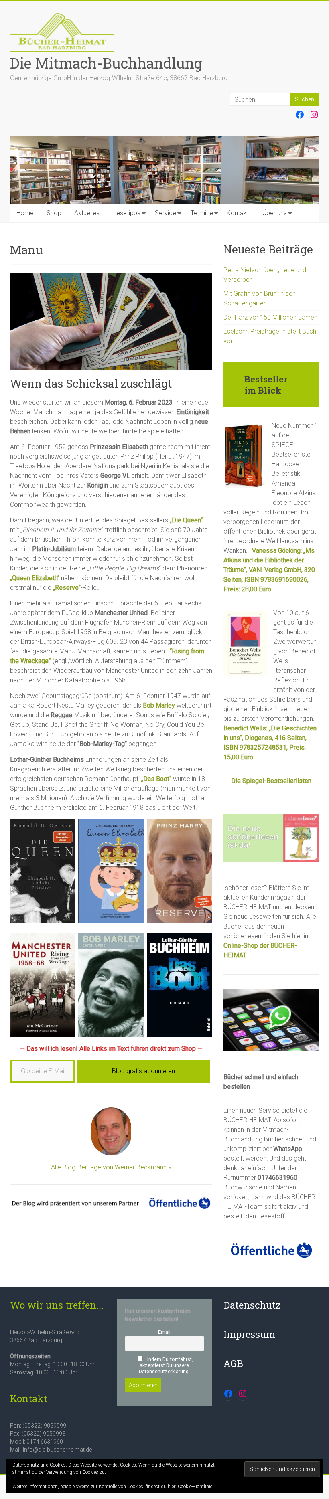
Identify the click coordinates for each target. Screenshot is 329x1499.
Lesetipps (126, 213)
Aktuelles (87, 213)
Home (25, 213)
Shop (54, 213)
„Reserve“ (67, 587)
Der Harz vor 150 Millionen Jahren (270, 317)
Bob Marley (159, 705)
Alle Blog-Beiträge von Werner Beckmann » (111, 1167)
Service (165, 213)
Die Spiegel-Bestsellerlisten (271, 781)
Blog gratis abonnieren (143, 1071)
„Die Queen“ (186, 520)
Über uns (274, 213)
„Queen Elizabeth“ (34, 578)
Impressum (249, 1334)
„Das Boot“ (156, 779)
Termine (202, 213)
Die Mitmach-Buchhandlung (106, 63)
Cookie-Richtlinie (195, 1486)
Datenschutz (251, 1305)
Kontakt (238, 213)
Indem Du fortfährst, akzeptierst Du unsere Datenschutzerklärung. (166, 1365)
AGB (233, 1363)
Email (164, 1332)
